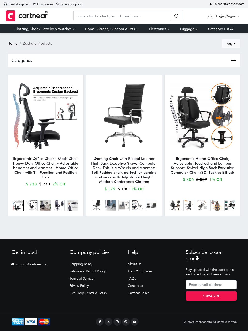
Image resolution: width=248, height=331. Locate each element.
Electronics (157, 29)
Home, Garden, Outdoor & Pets (110, 29)
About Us (134, 264)
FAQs (132, 278)
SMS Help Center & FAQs (88, 293)
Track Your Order (140, 271)
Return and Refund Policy (87, 271)
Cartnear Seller (138, 293)
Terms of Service (81, 278)
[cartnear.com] (27, 15)
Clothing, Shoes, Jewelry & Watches (43, 29)
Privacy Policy (79, 286)
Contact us (135, 286)
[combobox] (231, 43)
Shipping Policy (81, 264)
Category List (219, 29)
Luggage (187, 29)
